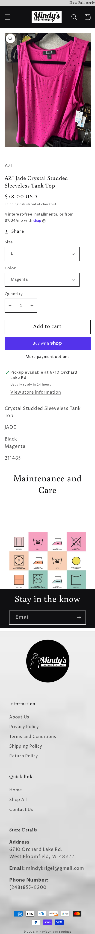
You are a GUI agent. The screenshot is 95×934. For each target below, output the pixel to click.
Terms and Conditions (32, 737)
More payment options (48, 357)
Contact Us (21, 810)
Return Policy (23, 756)
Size (9, 242)
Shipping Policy (25, 746)
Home (15, 790)
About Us (19, 717)
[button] (7, 16)
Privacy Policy (24, 727)
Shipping (12, 204)
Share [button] (17, 231)
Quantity (14, 294)
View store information (35, 392)
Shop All (18, 800)
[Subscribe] (79, 618)
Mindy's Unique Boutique (53, 932)
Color (10, 268)
